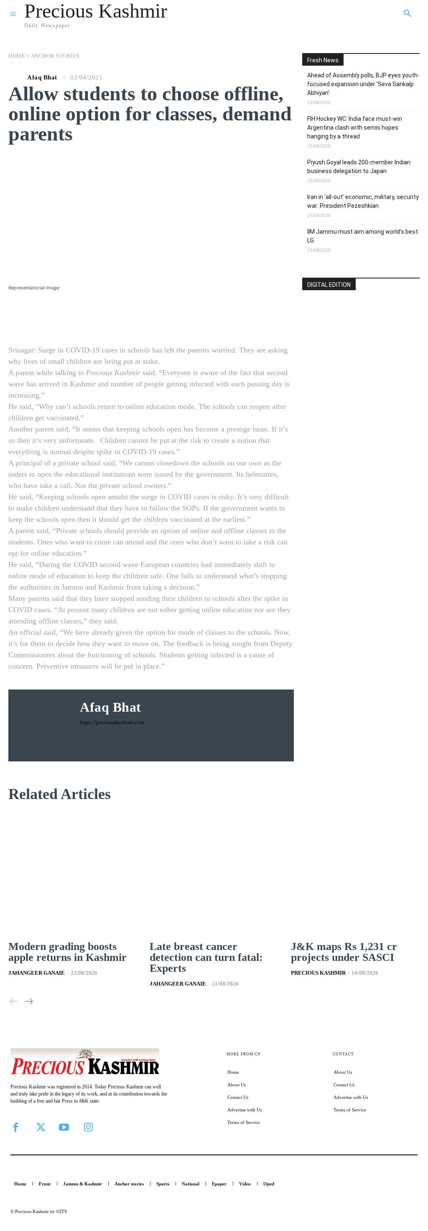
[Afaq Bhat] (16, 77)
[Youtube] (64, 1127)
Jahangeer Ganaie (36, 973)
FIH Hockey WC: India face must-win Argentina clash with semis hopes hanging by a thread (354, 127)
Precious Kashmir (318, 973)
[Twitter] (40, 1127)
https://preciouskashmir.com (112, 722)
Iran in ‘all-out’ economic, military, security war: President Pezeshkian (363, 201)
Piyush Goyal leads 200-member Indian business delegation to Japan (358, 166)
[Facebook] (15, 1127)
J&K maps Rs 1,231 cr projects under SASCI (344, 951)
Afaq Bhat (42, 77)
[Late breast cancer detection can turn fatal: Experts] (214, 875)
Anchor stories (55, 56)
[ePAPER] (361, 343)
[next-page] (28, 1001)
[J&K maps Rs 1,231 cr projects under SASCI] (355, 875)
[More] (296, 316)
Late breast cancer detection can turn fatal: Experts (206, 957)
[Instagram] (88, 1127)
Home (16, 56)
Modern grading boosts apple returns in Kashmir (67, 951)
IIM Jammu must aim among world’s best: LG (363, 236)
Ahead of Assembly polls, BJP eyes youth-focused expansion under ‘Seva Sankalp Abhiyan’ (363, 84)
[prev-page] (14, 1001)
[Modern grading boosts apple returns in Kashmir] (72, 875)
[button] (407, 14)
